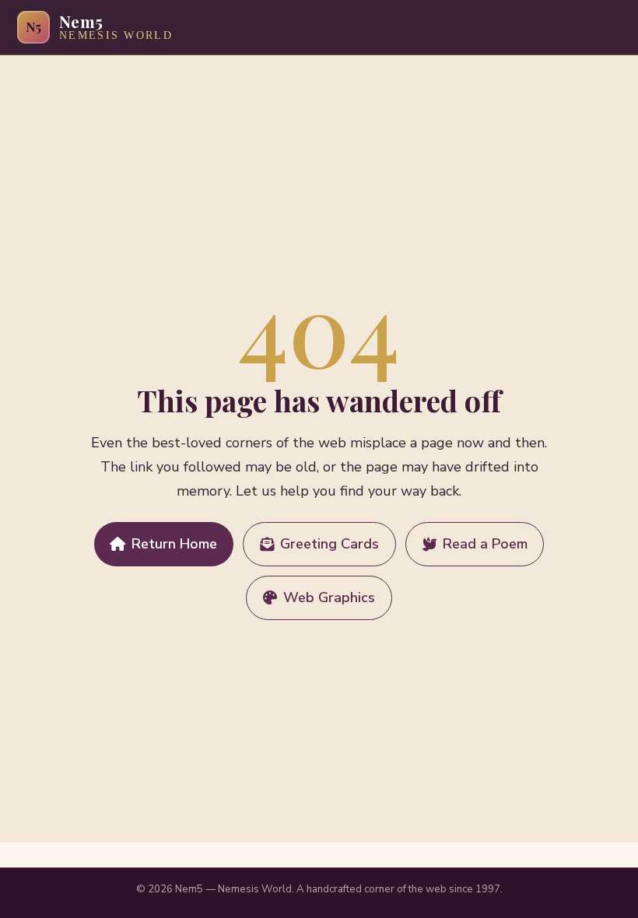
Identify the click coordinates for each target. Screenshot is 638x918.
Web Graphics (329, 597)
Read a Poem (485, 543)
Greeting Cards (329, 543)
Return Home (174, 543)
